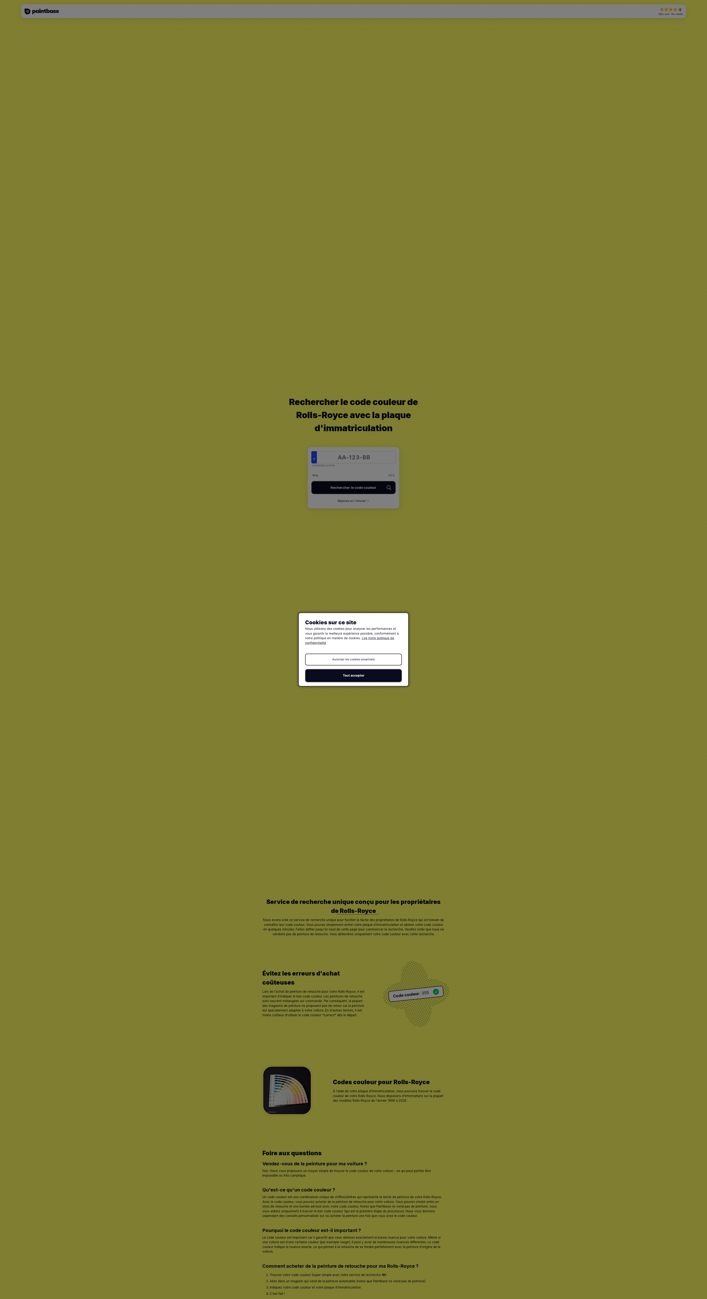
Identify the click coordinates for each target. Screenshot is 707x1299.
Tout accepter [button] (353, 675)
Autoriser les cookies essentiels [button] (353, 659)
